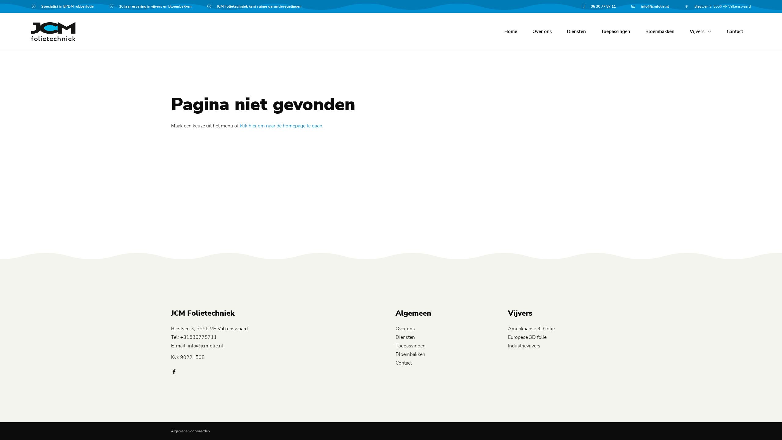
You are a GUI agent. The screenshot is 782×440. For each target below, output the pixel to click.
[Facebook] (174, 372)
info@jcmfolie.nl (205, 345)
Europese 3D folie (527, 337)
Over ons (542, 31)
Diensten (576, 31)
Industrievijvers (524, 345)
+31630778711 (198, 337)
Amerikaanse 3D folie (531, 328)
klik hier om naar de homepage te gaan (281, 125)
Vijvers (697, 31)
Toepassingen (615, 31)
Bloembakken (659, 31)
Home (510, 31)
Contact (735, 31)
